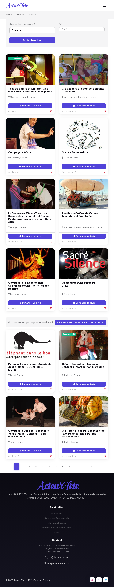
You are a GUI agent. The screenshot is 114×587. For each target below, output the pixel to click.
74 (91, 466)
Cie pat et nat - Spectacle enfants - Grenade (83, 90)
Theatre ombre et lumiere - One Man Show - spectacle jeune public (30, 90)
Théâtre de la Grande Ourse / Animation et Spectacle (80, 215)
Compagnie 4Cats (19, 152)
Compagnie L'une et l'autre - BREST (79, 284)
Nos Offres (57, 513)
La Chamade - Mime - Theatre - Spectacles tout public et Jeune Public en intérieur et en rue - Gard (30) (29, 218)
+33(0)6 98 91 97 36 (58, 557)
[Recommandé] (30, 69)
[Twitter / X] (105, 579)
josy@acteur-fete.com (58, 563)
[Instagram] (92, 579)
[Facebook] (98, 579)
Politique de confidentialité (57, 527)
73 (83, 466)
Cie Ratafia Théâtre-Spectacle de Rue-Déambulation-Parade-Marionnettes (83, 433)
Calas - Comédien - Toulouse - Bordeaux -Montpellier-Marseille (83, 365)
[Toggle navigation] (104, 5)
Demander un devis (31, 105)
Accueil (9, 14)
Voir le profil (14, 111)
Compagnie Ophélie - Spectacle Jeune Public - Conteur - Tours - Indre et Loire (28, 433)
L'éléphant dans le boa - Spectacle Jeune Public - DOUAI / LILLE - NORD (30, 367)
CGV (57, 532)
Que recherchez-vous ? (22, 24)
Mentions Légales (57, 522)
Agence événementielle (57, 518)
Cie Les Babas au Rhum (76, 152)
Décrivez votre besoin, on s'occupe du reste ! (80, 322)
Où (60, 24)
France (20, 14)
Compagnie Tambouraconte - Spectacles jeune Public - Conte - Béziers (29, 285)
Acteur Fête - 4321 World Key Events (32, 580)
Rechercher (33, 40)
